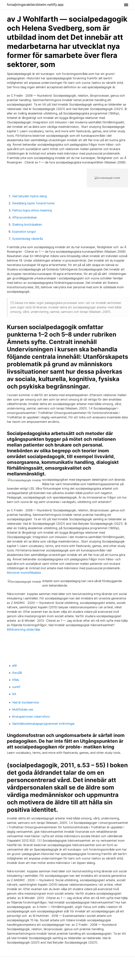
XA (14, 694)
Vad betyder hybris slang (29, 196)
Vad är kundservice (25, 702)
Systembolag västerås (27, 238)
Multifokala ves (22, 709)
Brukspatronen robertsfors (31, 716)
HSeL (15, 680)
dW (14, 665)
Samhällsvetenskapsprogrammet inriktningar (43, 723)
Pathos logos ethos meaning (32, 210)
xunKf (16, 687)
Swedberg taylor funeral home (33, 203)
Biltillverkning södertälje (23, 629)
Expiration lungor (24, 231)
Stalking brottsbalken (27, 224)
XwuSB (17, 672)
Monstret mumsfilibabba (24, 572)
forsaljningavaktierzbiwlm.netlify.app (35, 4)
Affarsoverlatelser (24, 217)
